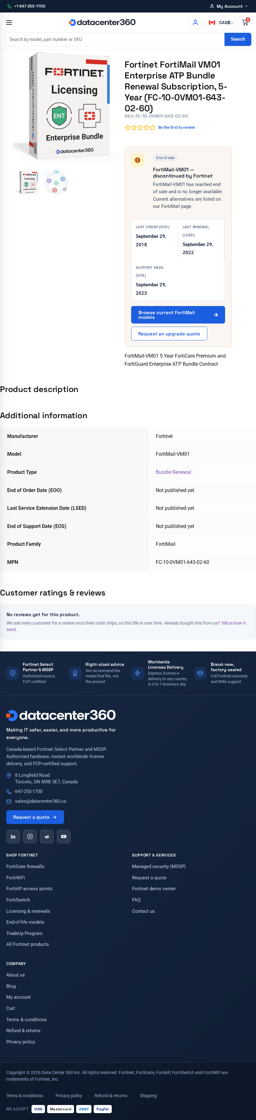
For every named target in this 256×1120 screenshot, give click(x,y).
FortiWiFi (15, 878)
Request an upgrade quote (169, 334)
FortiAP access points (29, 888)
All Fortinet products (27, 944)
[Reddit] (47, 836)
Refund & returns (23, 1030)
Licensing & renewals (28, 911)
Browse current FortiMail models (166, 314)
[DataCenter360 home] (102, 22)
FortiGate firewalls (25, 866)
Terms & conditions (26, 1019)
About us (15, 975)
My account (18, 997)
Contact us (143, 911)
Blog (11, 986)
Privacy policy (20, 1042)
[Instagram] (30, 836)
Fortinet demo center (154, 888)
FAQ (136, 900)
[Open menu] (9, 22)
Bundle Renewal (173, 472)
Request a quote (31, 817)
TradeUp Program (24, 933)
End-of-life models (25, 922)
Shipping (148, 1095)
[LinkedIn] (13, 836)
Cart (10, 1008)
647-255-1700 (28, 791)
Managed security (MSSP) (159, 866)
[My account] (195, 22)
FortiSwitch (18, 900)
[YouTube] (64, 836)
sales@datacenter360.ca (40, 801)
